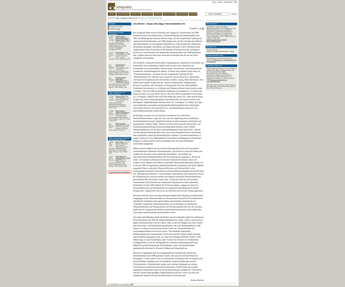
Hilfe (235, 2)
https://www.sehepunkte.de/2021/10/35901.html (217, 80)
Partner (220, 2)
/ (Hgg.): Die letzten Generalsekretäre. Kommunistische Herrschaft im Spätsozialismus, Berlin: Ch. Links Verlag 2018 (119, 115)
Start (117, 18)
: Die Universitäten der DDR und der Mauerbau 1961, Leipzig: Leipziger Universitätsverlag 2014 (119, 56)
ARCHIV (193, 14)
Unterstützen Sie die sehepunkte (119, 172)
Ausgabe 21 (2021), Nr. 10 (128, 18)
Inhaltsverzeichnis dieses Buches (217, 39)
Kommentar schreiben (116, 26)
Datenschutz (228, 2)
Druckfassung (113, 29)
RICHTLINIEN (169, 14)
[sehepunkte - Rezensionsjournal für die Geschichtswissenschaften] (172, 6)
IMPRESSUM (183, 14)
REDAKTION (148, 14)
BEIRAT (158, 14)
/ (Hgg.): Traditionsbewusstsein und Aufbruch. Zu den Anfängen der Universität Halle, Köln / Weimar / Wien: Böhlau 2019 (119, 82)
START (111, 14)
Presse (214, 2)
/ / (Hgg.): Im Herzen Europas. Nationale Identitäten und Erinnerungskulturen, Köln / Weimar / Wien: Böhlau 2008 (119, 161)
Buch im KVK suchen (213, 41)
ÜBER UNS (136, 14)
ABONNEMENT (124, 14)
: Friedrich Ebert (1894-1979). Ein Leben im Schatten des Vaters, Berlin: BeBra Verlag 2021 (119, 127)
